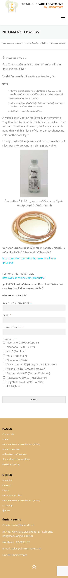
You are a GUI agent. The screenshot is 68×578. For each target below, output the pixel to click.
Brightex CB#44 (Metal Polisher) (25, 382)
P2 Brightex (13, 386)
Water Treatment (11, 449)
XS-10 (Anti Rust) (16, 351)
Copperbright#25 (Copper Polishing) (28, 373)
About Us (7, 480)
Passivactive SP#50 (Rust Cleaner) (27, 377)
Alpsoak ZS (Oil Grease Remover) (26, 369)
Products (9, 339)
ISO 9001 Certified (11, 495)
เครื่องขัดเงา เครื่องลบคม (14, 454)
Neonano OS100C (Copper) (23, 342)
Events (5, 490)
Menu (62, 19)
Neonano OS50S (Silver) (21, 347)
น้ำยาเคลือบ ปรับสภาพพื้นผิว (16, 459)
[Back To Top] (34, 566)
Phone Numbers (13, 327)
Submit (34, 399)
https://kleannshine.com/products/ (23, 278)
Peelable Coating (11, 464)
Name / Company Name (17, 303)
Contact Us (8, 434)
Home (5, 439)
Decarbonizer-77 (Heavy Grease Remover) (32, 364)
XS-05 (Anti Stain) (17, 356)
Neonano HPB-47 (17, 360)
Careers (6, 485)
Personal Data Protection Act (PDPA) (21, 444)
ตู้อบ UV (6, 510)
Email (7, 315)
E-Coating (7, 505)
